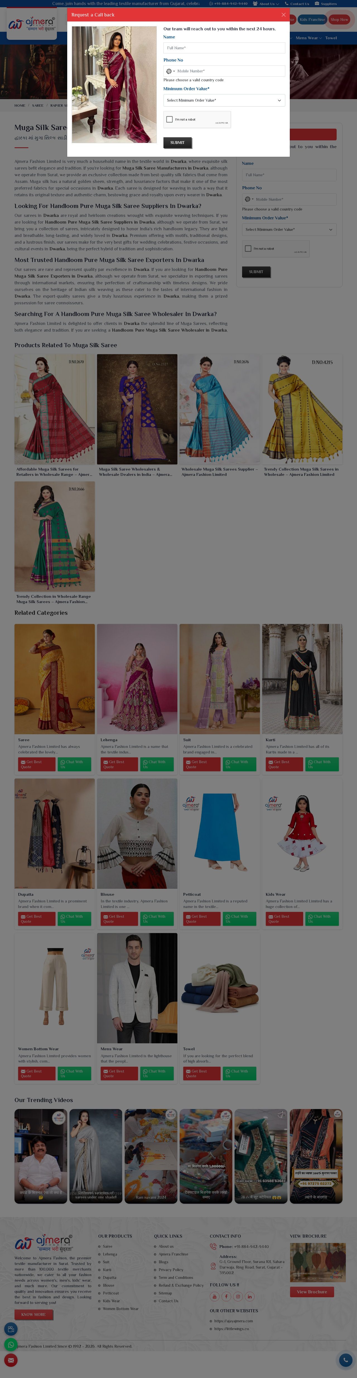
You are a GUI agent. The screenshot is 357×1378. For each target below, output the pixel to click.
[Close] (283, 15)
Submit (177, 142)
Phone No (173, 60)
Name (169, 37)
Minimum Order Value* (186, 88)
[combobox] (170, 71)
